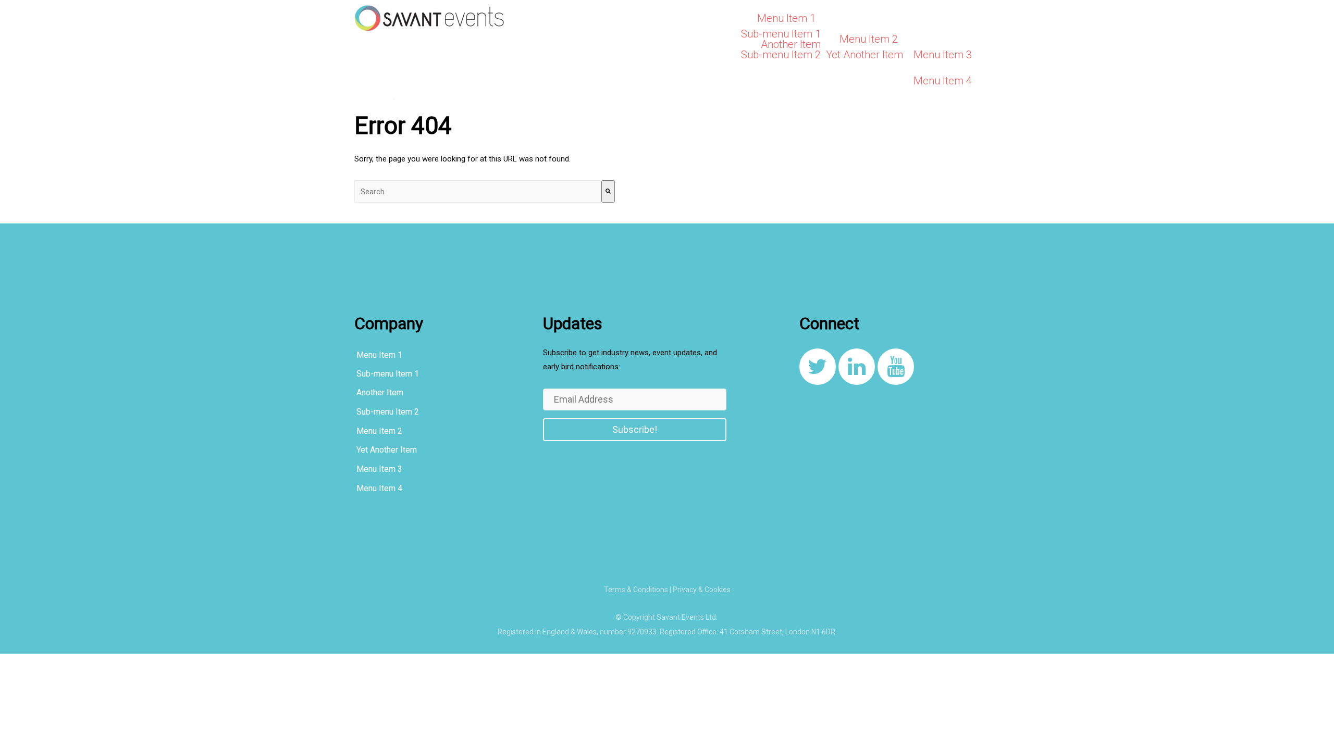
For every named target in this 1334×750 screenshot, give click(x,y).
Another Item (791, 44)
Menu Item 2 (868, 39)
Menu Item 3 (942, 54)
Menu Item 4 (942, 80)
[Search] (608, 191)
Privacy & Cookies (702, 589)
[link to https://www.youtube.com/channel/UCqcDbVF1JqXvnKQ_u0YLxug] (896, 366)
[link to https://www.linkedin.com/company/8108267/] (856, 366)
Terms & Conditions (636, 589)
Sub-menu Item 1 (781, 34)
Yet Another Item (864, 54)
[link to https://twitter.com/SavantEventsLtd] (817, 366)
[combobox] (477, 191)
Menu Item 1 (786, 18)
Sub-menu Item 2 (781, 54)
